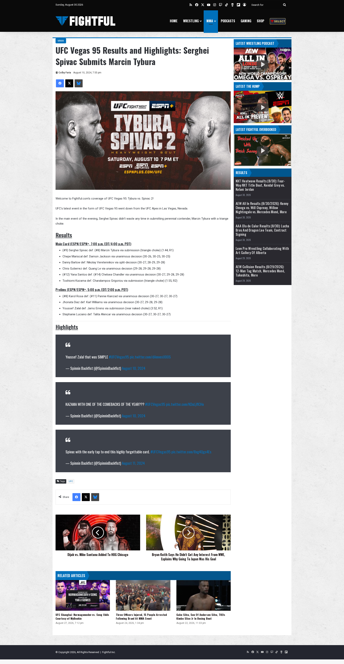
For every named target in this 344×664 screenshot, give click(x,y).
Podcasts (228, 20)
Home (174, 20)
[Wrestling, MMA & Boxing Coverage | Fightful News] (85, 21)
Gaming (246, 20)
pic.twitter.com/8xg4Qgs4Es (191, 451)
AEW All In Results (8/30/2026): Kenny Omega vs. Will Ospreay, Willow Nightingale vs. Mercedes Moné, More (262, 207)
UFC (71, 481)
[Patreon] (277, 21)
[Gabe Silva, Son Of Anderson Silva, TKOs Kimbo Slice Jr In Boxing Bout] (203, 595)
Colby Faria (65, 72)
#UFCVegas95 (119, 356)
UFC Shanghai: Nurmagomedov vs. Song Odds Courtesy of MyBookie (82, 616)
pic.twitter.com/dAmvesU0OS (150, 356)
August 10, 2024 (133, 368)
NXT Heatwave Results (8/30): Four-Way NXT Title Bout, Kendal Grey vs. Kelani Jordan (260, 185)
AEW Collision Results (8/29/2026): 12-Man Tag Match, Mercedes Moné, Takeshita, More (260, 271)
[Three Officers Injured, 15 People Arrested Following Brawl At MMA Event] (143, 595)
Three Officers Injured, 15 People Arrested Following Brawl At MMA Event (141, 616)
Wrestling (191, 20)
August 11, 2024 (133, 463)
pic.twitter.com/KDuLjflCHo (185, 404)
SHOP (260, 20)
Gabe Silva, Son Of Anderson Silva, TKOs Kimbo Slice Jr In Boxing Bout (200, 616)
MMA (209, 20)
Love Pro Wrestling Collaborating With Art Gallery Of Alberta (262, 250)
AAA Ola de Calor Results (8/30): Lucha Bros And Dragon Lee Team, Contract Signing (262, 230)
